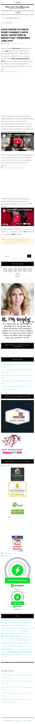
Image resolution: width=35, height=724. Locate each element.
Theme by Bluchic (17, 721)
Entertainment (14, 43)
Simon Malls (6, 649)
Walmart (25, 655)
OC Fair (5, 646)
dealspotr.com (17, 589)
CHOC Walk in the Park (17, 620)
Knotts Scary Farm (22, 641)
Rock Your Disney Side (29, 646)
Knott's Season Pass (23, 639)
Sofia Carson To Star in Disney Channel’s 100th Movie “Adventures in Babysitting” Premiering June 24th (15, 35)
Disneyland (16, 622)
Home (3, 18)
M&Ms (28, 643)
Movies (21, 43)
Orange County (15, 646)
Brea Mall (3, 620)
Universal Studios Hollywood (12, 654)
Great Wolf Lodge (16, 628)
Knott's (30, 633)
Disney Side (10, 625)
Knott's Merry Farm (11, 639)
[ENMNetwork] (17, 489)
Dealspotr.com (17, 609)
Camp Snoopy (9, 620)
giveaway (5, 628)
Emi (17, 625)
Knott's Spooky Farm (11, 641)
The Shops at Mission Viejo (19, 651)
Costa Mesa (25, 620)
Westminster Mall (7, 656)
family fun (23, 625)
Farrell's (29, 625)
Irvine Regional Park (14, 633)
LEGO (28, 641)
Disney (4, 623)
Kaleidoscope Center (24, 633)
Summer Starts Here (16, 649)
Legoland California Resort (14, 643)
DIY (14, 625)
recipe (24, 646)
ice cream (17, 631)
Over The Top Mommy (20, 720)
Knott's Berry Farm (11, 636)
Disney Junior (9, 623)
